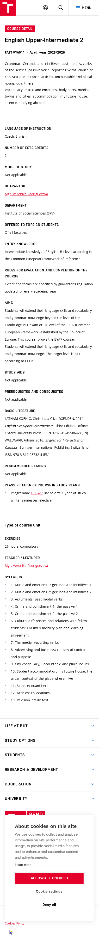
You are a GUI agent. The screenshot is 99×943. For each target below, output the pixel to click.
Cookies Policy (14, 923)
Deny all (49, 904)
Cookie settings (49, 891)
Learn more (23, 865)
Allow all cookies (49, 878)
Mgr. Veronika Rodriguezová (26, 194)
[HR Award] (11, 932)
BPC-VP (37, 493)
